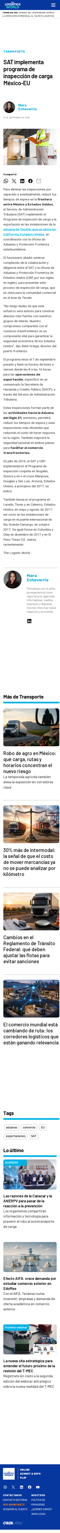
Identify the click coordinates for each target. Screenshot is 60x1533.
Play (23, 1477)
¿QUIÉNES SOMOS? (41, 1509)
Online (25, 1469)
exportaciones (16, 1136)
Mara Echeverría (27, 107)
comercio (29, 1127)
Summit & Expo (30, 1473)
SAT (33, 1136)
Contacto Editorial (15, 1500)
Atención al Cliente (15, 1509)
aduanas (11, 1127)
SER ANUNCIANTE (14, 1504)
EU (43, 1127)
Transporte (14, 51)
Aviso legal (38, 1514)
